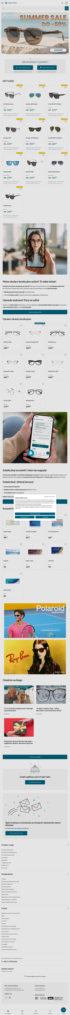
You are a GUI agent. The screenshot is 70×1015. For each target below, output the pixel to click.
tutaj (20, 508)
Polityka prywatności (49, 496)
